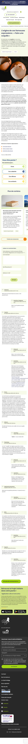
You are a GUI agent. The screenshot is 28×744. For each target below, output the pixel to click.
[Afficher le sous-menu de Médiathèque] (24, 17)
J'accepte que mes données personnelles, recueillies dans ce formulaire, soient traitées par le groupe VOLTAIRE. (15, 661)
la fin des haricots (7, 146)
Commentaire (6, 254)
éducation (7, 2)
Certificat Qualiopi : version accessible (10, 724)
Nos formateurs (5, 677)
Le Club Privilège (5, 680)
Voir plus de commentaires (10, 581)
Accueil (2, 26)
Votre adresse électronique (8, 647)
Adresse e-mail (6, 273)
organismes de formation (18, 2)
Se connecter (11, 14)
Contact (3, 674)
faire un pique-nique (7, 148)
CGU (7, 732)
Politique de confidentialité (16, 732)
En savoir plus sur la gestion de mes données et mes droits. (15, 662)
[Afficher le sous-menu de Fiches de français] (14, 19)
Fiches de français (10, 19)
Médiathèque (22, 17)
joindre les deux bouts (8, 151)
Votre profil (4, 652)
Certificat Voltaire (14, 17)
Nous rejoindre (5, 683)
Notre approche (18, 19)
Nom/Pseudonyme (7, 267)
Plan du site (4, 686)
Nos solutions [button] (6, 17)
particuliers (23, 1)
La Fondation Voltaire (7, 694)
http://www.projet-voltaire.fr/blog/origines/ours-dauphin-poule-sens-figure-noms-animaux (18, 384)
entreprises (15, 4)
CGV (10, 732)
